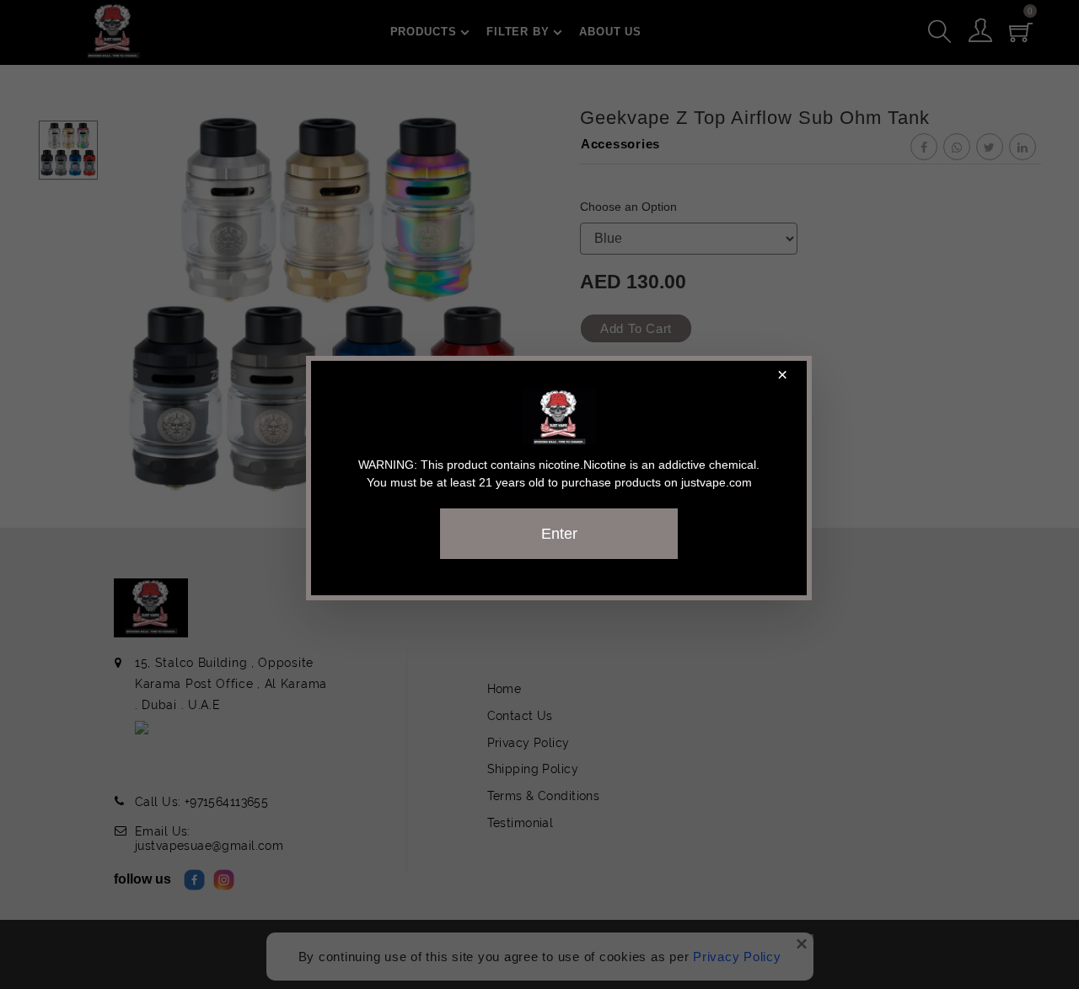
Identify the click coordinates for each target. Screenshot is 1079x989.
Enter (559, 533)
